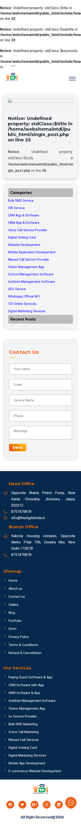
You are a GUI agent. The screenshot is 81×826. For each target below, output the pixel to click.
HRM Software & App (24, 693)
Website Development (24, 245)
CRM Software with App (26, 685)
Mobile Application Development (31, 252)
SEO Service (17, 289)
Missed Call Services (24, 740)
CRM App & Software (23, 215)
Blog (12, 613)
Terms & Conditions (23, 645)
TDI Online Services (22, 304)
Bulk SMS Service (21, 201)
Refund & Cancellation (25, 653)
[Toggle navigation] (72, 78)
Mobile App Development (27, 763)
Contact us (17, 597)
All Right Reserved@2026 (42, 817)
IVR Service (16, 208)
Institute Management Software (31, 282)
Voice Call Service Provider (27, 230)
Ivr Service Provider (23, 716)
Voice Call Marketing (24, 732)
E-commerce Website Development (35, 771)
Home (13, 581)
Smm (12, 629)
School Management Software (30, 274)
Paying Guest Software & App (30, 677)
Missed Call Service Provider (28, 260)
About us (15, 589)
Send (18, 447)
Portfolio (15, 621)
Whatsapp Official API (24, 296)
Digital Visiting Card (22, 237)
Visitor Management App (26, 267)
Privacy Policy (19, 637)
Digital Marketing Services (26, 311)
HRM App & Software (23, 223)
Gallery (13, 605)
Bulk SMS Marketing (23, 724)
